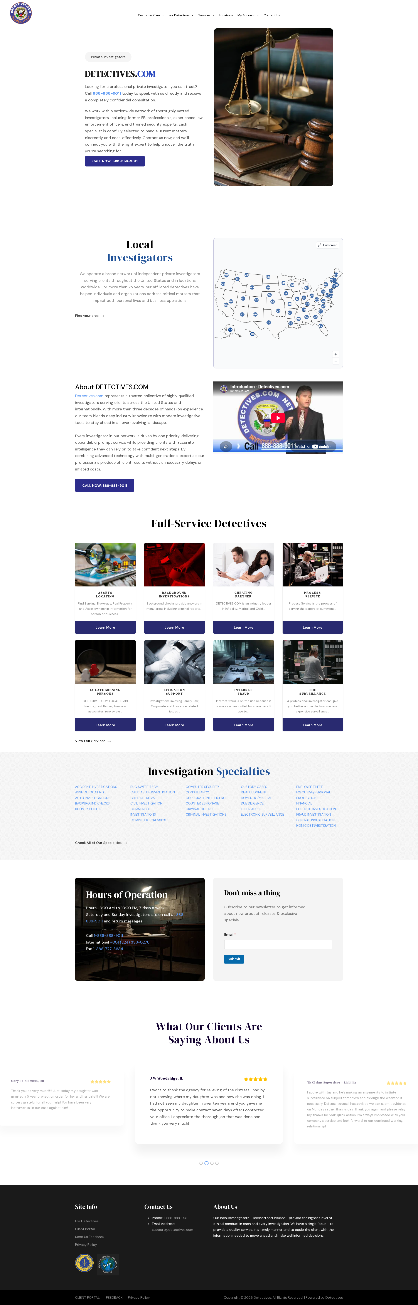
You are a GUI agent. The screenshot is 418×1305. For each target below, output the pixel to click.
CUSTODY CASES (254, 787)
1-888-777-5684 (108, 948)
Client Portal (85, 1229)
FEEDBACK (114, 1297)
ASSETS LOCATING (89, 792)
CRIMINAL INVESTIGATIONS (206, 814)
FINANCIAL (304, 803)
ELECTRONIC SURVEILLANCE (262, 814)
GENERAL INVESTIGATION (315, 820)
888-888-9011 (107, 93)
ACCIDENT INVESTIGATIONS (96, 787)
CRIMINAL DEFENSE (200, 809)
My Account (246, 15)
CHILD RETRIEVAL (143, 798)
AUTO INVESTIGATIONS (92, 798)
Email (230, 934)
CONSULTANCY (197, 792)
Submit (234, 959)
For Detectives (179, 15)
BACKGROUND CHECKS (92, 803)
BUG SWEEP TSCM (144, 787)
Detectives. (263, 1297)
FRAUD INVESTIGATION (313, 814)
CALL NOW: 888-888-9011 (115, 161)
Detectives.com (89, 395)
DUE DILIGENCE (252, 803)
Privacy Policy (86, 1244)
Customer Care (149, 15)
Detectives (334, 1297)
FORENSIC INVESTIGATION (316, 809)
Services (204, 15)
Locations (226, 15)
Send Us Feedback (89, 1236)
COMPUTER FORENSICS (148, 820)
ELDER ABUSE (251, 809)
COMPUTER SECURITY (202, 787)
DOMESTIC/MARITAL (256, 798)
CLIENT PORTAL (87, 1297)
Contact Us (272, 15)
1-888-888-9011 (108, 935)
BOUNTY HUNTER (88, 809)
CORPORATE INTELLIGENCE (206, 798)
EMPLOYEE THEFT (309, 787)
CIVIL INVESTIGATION (146, 803)
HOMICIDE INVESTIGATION (316, 825)
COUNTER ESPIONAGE (202, 803)
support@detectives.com (172, 1229)
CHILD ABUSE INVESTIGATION (152, 792)
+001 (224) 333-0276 (129, 942)
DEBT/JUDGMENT (254, 792)
